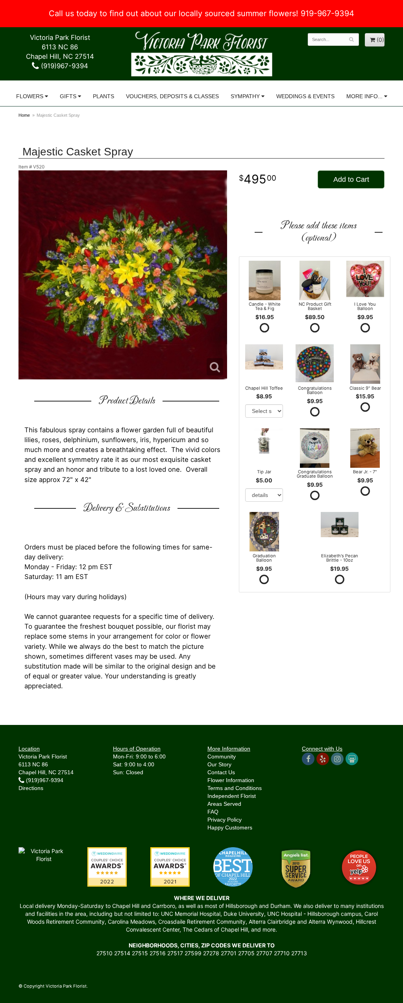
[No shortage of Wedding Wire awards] (107, 866)
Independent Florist (231, 796)
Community (221, 756)
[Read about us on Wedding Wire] (352, 759)
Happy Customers (229, 827)
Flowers (29, 96)
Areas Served (224, 804)
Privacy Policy (224, 819)
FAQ (212, 812)
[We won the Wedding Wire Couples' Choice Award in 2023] (44, 854)
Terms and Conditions (234, 788)
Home (24, 115)
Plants (103, 96)
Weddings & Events (305, 96)
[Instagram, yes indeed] (337, 759)
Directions (30, 788)
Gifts (68, 96)
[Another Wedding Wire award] (170, 866)
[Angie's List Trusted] (296, 868)
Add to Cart (351, 179)
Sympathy (245, 96)
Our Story (219, 764)
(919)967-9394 (63, 66)
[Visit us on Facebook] (308, 759)
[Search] (351, 39)
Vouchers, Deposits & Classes (172, 96)
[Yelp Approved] (359, 866)
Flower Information (230, 780)
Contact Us (221, 772)
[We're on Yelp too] (322, 759)
